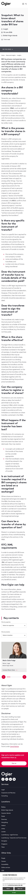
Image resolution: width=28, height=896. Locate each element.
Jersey (3, 828)
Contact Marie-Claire (9, 670)
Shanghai (4, 841)
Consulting (4, 796)
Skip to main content (9, 1)
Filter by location (5, 632)
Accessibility (4, 864)
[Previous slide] (3, 677)
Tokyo (3, 847)
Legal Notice (14, 746)
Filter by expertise (5, 622)
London (3, 831)
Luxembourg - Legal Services (9, 834)
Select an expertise (8, 625)
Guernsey (4, 819)
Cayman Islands (6, 813)
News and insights (11, 55)
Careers (3, 861)
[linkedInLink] (10, 779)
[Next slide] (24, 677)
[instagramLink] (6, 779)
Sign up (14, 763)
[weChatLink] (14, 779)
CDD (2, 870)
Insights (19, 55)
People (3, 858)
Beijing (3, 807)
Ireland (3, 825)
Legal (3, 789)
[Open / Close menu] (23, 4)
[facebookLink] (3, 779)
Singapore (4, 844)
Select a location (8, 635)
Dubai (3, 816)
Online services (5, 867)
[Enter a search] (26, 4)
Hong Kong (4, 822)
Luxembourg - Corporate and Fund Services (13, 838)
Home (3, 55)
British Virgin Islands (7, 810)
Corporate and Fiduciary (8, 792)
